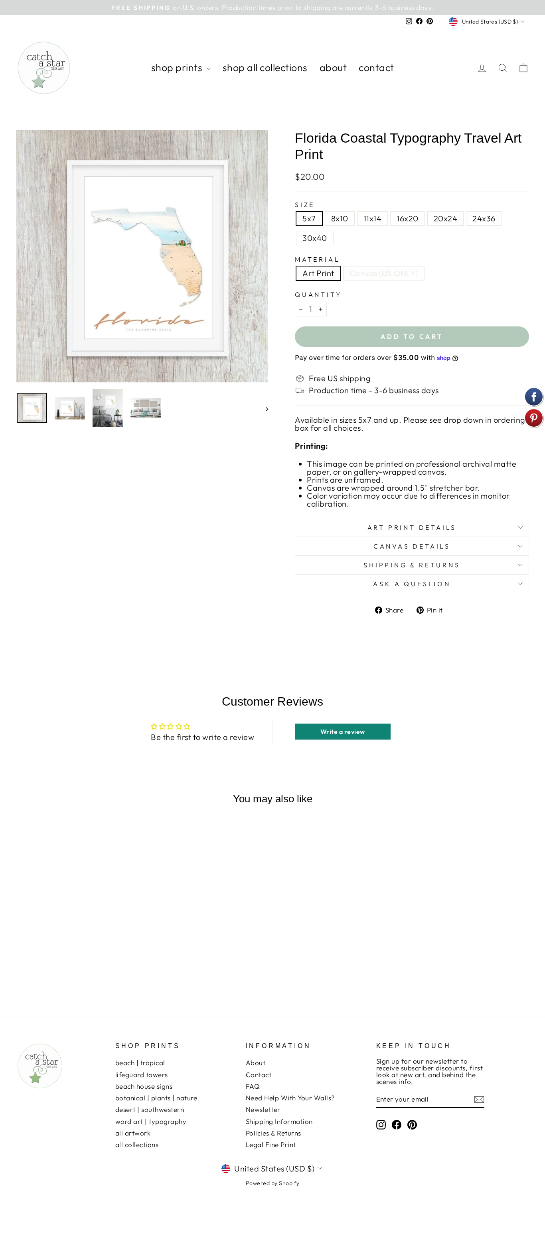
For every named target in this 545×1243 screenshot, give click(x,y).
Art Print (318, 273)
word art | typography (151, 1121)
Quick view (76, 938)
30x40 (314, 238)
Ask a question (411, 584)
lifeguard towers (141, 1074)
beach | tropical (140, 1062)
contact (376, 67)
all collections (137, 1144)
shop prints (178, 67)
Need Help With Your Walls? (290, 1098)
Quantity (318, 294)
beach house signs (144, 1086)
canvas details (411, 546)
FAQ (253, 1086)
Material (317, 259)
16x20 (408, 218)
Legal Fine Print (271, 1144)
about (333, 67)
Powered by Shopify (273, 1183)
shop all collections (265, 67)
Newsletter (263, 1109)
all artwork (133, 1133)
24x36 (484, 218)
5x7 (309, 218)
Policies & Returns (273, 1133)
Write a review (342, 732)
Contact (259, 1074)
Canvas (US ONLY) (384, 273)
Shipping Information (279, 1121)
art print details (412, 527)
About (256, 1062)
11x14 (372, 218)
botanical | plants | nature (156, 1098)
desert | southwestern (149, 1109)
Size (305, 204)
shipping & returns (411, 565)
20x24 (446, 218)
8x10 (339, 218)
